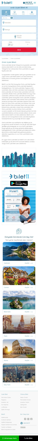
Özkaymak (23, 404)
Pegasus (3, 400)
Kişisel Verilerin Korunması (9, 424)
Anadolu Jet (4, 402)
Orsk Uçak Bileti (15, 58)
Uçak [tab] (6, 14)
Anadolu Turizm (24, 402)
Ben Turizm (23, 407)
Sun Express (4, 404)
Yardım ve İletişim (6, 427)
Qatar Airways (5, 409)
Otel (23, 14)
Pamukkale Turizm (25, 400)
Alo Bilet (29, 438)
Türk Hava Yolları (6, 397)
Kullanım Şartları (6, 420)
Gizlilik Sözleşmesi (6, 422)
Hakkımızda (4, 417)
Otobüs (14, 14)
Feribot (32, 14)
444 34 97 (28, 2)
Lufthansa (4, 407)
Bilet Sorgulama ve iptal (8, 429)
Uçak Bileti (5, 58)
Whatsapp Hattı (10, 438)
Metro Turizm (24, 397)
